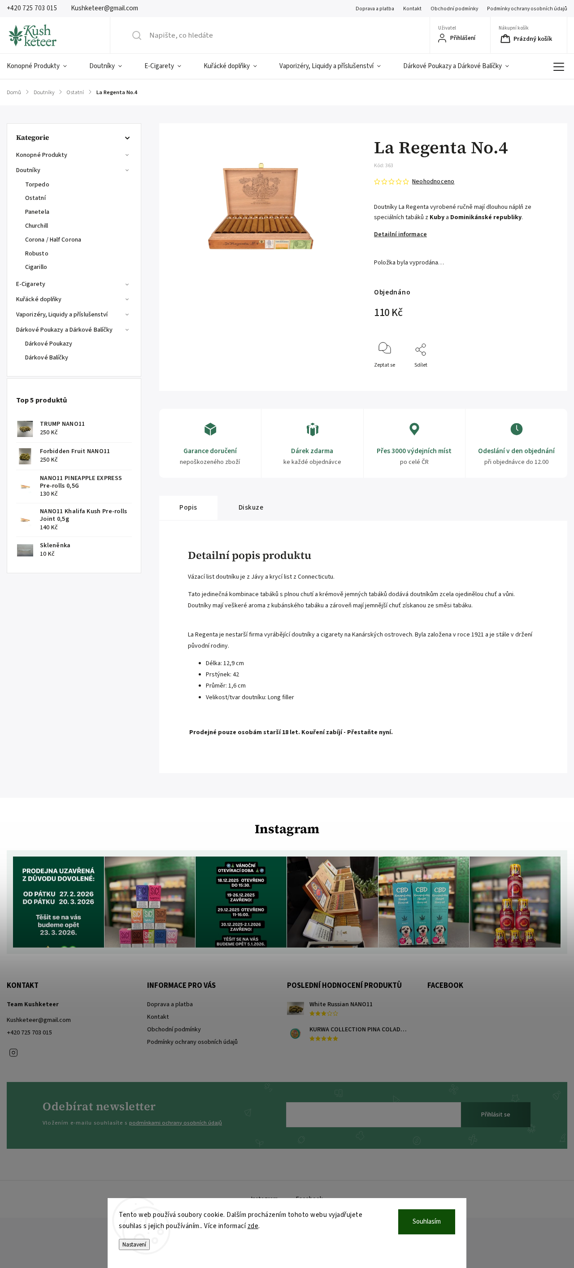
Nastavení (134, 1244)
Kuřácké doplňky (39, 299)
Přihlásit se (495, 1114)
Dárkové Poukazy (49, 343)
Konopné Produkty (42, 155)
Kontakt (412, 9)
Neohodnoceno (433, 181)
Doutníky (28, 170)
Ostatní (35, 198)
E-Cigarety (30, 284)
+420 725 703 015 (29, 1032)
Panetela (37, 212)
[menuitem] (42, 66)
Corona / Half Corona (53, 239)
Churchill (36, 225)
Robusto (36, 253)
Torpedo (37, 184)
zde (253, 1226)
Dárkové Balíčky (47, 357)
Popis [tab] (188, 507)
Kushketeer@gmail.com (39, 1020)
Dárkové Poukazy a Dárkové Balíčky (64, 329)
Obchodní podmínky (454, 9)
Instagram (13, 1053)
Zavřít (542, 380)
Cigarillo (36, 267)
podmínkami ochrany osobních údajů (175, 1123)
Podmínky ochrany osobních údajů (527, 9)
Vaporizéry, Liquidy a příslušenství (62, 314)
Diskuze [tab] (251, 507)
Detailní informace (400, 234)
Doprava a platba (375, 9)
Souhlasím (427, 1221)
